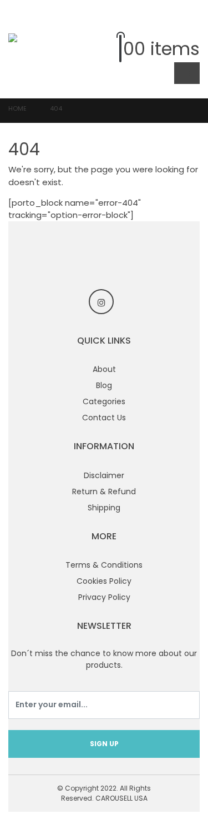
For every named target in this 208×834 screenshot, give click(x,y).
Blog (104, 385)
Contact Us (104, 417)
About (104, 369)
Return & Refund (104, 491)
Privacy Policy (104, 597)
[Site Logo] (30, 48)
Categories (104, 401)
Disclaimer (104, 475)
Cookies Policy (104, 581)
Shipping (104, 507)
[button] (191, 25)
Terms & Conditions (104, 564)
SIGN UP (104, 743)
